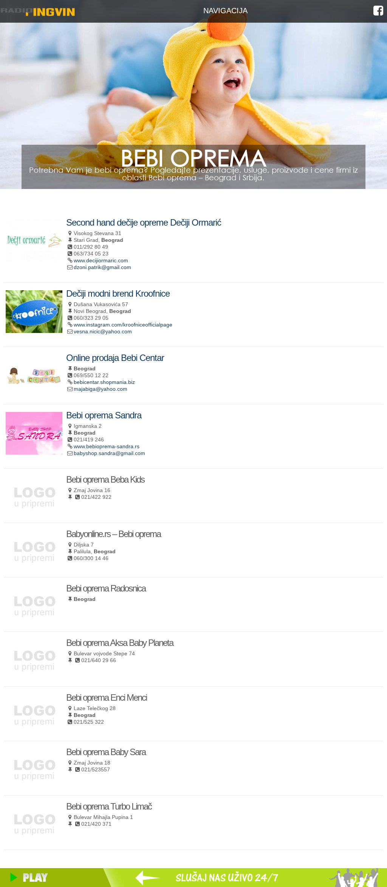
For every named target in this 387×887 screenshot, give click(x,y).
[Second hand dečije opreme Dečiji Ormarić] (34, 259)
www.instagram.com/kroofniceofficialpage (123, 325)
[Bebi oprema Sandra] (34, 451)
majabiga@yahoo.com (100, 389)
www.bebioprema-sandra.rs (106, 446)
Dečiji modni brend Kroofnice (118, 293)
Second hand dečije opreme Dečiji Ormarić (143, 222)
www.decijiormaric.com (101, 260)
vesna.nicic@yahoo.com (103, 331)
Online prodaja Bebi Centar (115, 358)
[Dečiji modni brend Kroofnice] (34, 330)
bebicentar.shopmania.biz (104, 382)
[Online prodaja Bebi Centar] (34, 394)
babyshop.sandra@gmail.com (109, 453)
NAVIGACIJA (225, 10)
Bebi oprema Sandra (103, 415)
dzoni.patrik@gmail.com (102, 267)
